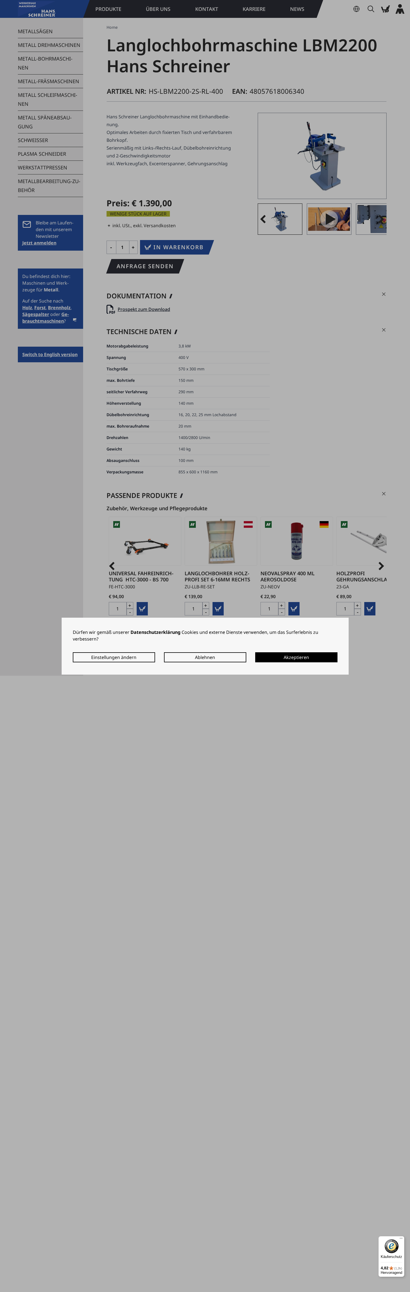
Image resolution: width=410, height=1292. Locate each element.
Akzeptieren (296, 657)
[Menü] (401, 1239)
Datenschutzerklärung (155, 632)
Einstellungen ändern (113, 657)
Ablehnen (205, 657)
